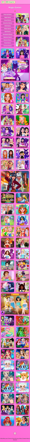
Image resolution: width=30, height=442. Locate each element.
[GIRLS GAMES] (15, 11)
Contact (15, 439)
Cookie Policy (26, 438)
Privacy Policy (18, 438)
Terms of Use (11, 438)
